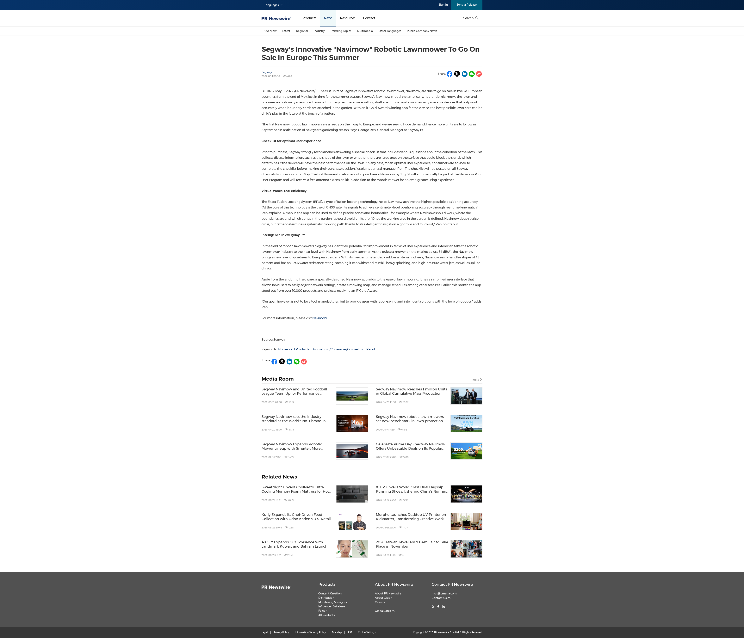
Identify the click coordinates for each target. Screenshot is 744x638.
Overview (270, 31)
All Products (326, 615)
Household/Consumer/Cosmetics (338, 349)
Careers (380, 602)
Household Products (293, 349)
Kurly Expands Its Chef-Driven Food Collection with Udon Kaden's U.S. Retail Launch (296, 517)
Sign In (443, 4)
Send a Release (466, 4)
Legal (265, 632)
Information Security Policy (310, 632)
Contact (369, 18)
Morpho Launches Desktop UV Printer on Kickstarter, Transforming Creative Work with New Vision (411, 517)
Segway (267, 72)
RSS (350, 632)
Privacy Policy (281, 632)
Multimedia (365, 31)
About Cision (383, 597)
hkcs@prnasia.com (444, 593)
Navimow (319, 318)
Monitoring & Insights (332, 602)
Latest (286, 31)
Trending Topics (340, 31)
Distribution (326, 597)
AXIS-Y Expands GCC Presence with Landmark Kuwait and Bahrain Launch (294, 544)
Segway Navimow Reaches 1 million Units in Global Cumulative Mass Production (411, 391)
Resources (347, 18)
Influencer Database (331, 606)
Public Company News (422, 31)
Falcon (322, 610)
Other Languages (390, 31)
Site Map (337, 632)
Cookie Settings (367, 632)
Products (309, 18)
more (476, 379)
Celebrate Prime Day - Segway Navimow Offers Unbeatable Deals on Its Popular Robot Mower (410, 446)
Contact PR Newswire (452, 584)
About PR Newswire (394, 584)
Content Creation (330, 593)
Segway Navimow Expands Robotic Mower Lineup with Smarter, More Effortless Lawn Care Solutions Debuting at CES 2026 (296, 446)
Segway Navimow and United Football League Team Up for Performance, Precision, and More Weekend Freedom (296, 391)
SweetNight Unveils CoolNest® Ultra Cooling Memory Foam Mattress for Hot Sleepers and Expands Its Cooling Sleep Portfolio (295, 489)
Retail (370, 349)
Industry (319, 31)
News (328, 18)
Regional (302, 31)
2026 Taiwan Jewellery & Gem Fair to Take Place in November (412, 544)
